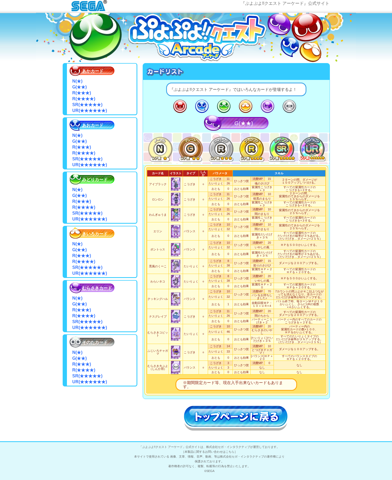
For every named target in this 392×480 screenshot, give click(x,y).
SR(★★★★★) (282, 148)
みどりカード (223, 106)
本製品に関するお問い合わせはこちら (209, 451)
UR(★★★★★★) (312, 148)
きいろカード (245, 106)
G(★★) (190, 148)
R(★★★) (221, 148)
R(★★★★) (251, 148)
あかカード (180, 106)
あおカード (202, 106)
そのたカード (289, 106)
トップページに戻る (236, 417)
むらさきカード (267, 106)
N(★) (160, 148)
